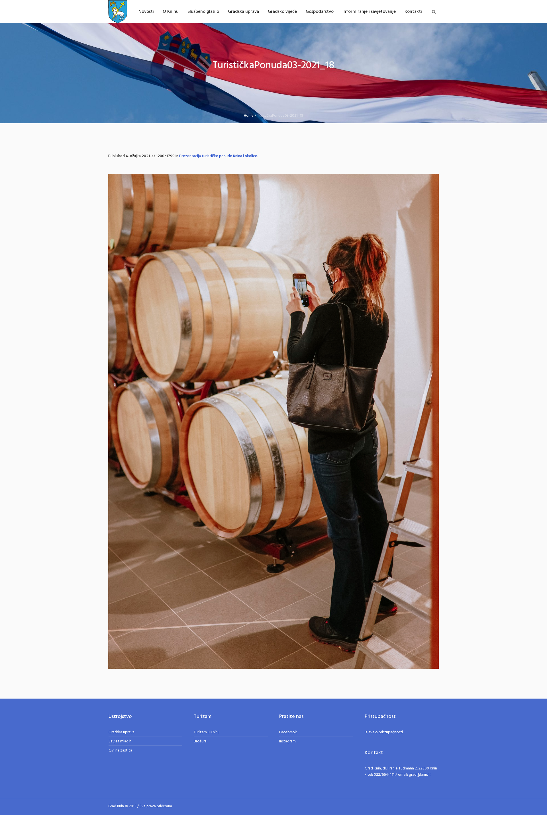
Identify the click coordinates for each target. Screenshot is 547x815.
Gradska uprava (121, 732)
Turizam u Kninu (207, 732)
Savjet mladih (120, 741)
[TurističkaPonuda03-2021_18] (273, 421)
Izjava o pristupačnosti (384, 732)
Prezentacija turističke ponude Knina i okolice (218, 156)
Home (249, 116)
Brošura (200, 741)
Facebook (288, 732)
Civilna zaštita (120, 750)
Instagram (287, 741)
